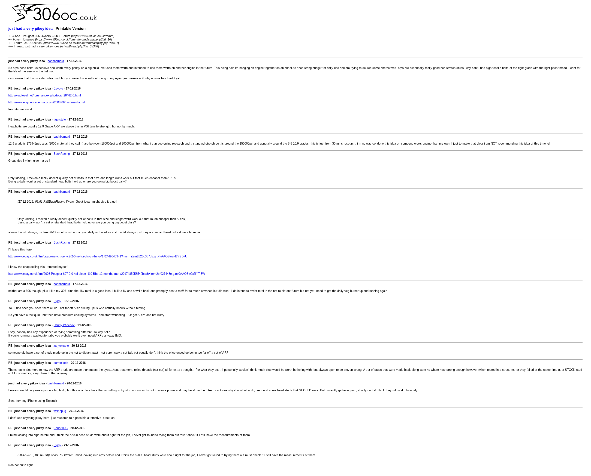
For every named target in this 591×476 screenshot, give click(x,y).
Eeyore (58, 88)
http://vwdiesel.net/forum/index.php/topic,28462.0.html (44, 95)
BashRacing (62, 153)
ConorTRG (61, 428)
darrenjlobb (61, 363)
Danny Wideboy (64, 325)
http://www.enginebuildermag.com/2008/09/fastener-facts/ (46, 102)
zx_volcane (61, 345)
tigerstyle (60, 119)
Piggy (57, 301)
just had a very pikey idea (30, 29)
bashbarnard (56, 61)
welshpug (60, 411)
